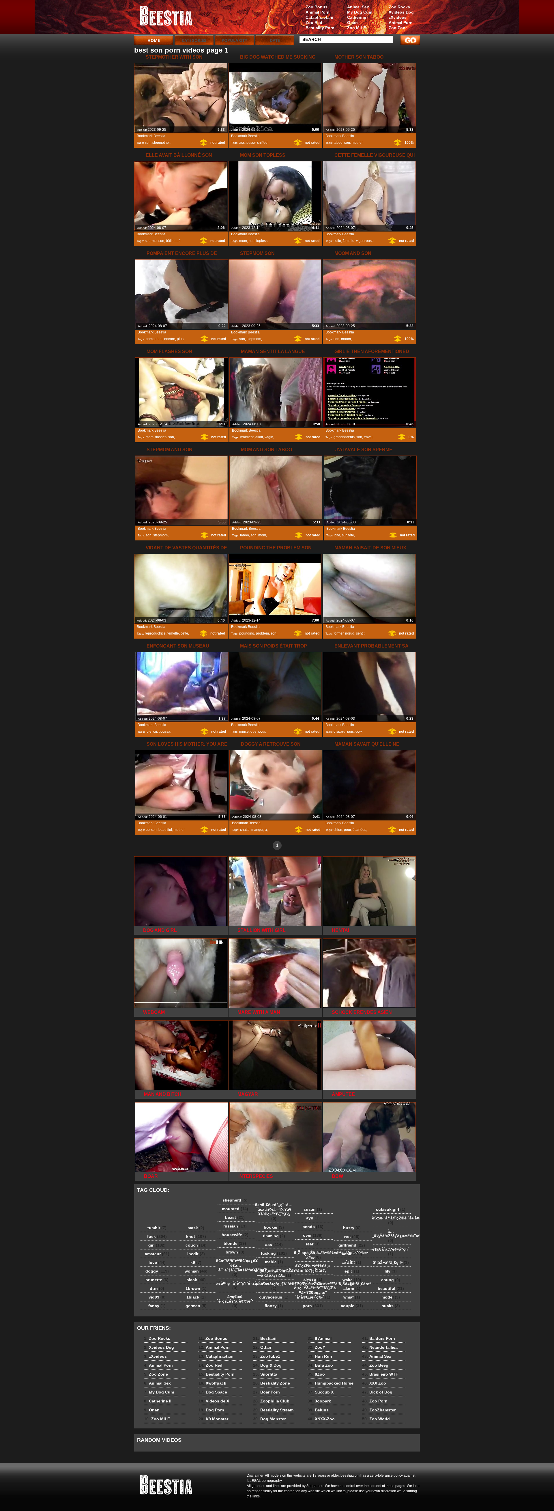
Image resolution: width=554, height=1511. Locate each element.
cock (352, 1253)
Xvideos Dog (401, 12)
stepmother (161, 143)
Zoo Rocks (399, 7)
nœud (349, 633)
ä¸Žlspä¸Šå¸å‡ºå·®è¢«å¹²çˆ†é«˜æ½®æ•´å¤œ (314, 1255)
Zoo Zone (398, 27)
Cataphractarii (319, 17)
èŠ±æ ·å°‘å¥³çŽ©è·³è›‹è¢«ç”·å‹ (392, 1220)
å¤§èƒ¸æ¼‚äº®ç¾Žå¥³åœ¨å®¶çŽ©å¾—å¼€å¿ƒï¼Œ (275, 1272)
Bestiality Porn (320, 27)
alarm (351, 1288)
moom (346, 339)
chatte (245, 830)
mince (244, 732)
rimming (274, 1236)
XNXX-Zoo (321, 1419)
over (313, 1235)
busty (352, 1227)
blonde (235, 1243)
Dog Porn (211, 1410)
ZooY (316, 1347)
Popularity (234, 40)
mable (274, 1262)
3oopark (319, 1401)
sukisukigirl (390, 1209)
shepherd (235, 1200)
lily (391, 1271)
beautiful (165, 830)
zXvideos (398, 17)
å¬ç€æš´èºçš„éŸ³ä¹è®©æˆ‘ (235, 1301)
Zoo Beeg (375, 1365)
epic (352, 1271)
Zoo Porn (375, 1401)
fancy (157, 1305)
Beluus (318, 1410)
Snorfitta (265, 1374)
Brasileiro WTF (380, 1374)
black (196, 1279)
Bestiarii (264, 1338)
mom (243, 241)
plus (180, 339)
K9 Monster (213, 1419)
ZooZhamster (379, 1410)
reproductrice (155, 633)
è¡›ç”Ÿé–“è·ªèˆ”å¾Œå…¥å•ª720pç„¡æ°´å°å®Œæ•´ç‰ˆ (314, 1292)
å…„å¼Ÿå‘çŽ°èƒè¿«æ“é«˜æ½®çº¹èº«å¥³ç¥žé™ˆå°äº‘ (392, 1236)
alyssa (312, 1279)
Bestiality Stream (273, 1410)
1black (196, 1297)
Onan (352, 22)
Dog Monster (269, 1419)
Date (275, 40)
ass (242, 143)
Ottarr (262, 1347)
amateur (157, 1253)
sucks (391, 1305)
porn (313, 1305)
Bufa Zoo (320, 1365)
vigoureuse (365, 241)
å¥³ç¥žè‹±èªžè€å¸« (312, 1268)
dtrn (157, 1288)
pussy (250, 143)
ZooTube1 (266, 1356)
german (196, 1305)
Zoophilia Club (271, 1401)
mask (196, 1227)
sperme (151, 241)
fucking (274, 1253)
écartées (359, 830)
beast (235, 1217)
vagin (269, 437)
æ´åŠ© (351, 1262)
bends (312, 1226)
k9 (195, 1262)
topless (261, 241)
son (148, 143)
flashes (160, 437)
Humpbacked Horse (330, 1383)
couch (196, 1245)
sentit (360, 633)
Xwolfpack (212, 1383)
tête (351, 535)
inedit (196, 1253)
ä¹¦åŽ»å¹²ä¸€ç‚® (391, 1262)
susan (313, 1209)
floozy (274, 1305)
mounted (235, 1208)
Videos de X (214, 1401)
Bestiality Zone (271, 1383)
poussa (164, 732)
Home (153, 40)
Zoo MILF (356, 27)
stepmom (254, 339)
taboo (338, 143)
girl (157, 1245)
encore (169, 339)
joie (148, 732)
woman (196, 1271)
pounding (246, 633)
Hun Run (320, 1356)
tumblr (156, 1227)
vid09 (157, 1297)
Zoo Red (314, 22)
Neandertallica (380, 1347)
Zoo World (376, 1419)
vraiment (247, 437)
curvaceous (274, 1297)
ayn (313, 1218)
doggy (157, 1271)
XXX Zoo (374, 1383)
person (151, 830)
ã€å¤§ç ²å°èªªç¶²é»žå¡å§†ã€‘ (236, 1285)
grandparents (344, 437)
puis (350, 732)
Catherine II (358, 17)
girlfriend (351, 1245)
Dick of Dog (377, 1392)
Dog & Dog (267, 1365)
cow (358, 732)
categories (194, 40)
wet (352, 1236)
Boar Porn (266, 1392)
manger (257, 830)
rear (313, 1244)
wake (351, 1279)
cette (337, 241)
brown (235, 1252)
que (253, 732)
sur (344, 535)
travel (368, 437)
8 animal (170, 18)
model (390, 1297)
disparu (339, 732)
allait (259, 437)
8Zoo (316, 1374)
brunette (157, 1279)
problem (262, 633)
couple (352, 1305)
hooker (274, 1227)
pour (261, 732)
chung (390, 1279)
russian (235, 1226)
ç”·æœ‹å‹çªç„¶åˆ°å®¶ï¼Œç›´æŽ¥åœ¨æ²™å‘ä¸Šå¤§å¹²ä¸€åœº (275, 1286)
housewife (235, 1234)
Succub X (321, 1392)
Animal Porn (401, 22)
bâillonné (173, 241)
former (338, 633)
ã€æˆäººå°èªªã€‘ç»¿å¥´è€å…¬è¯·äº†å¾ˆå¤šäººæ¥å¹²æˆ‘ (236, 1267)
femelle (348, 241)
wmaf (351, 1297)
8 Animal (320, 1338)
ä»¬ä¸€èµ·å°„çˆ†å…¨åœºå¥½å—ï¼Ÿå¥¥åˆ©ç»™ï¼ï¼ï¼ (274, 1211)
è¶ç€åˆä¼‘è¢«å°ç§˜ (390, 1251)
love (157, 1262)
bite (337, 535)
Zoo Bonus (316, 7)
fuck (157, 1236)
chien (338, 830)
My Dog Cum (359, 12)
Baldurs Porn (378, 1338)
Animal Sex (358, 7)
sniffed (262, 143)
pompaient (154, 339)
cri (155, 732)
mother (357, 143)
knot (196, 1236)
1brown (196, 1288)
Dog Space (213, 1392)
